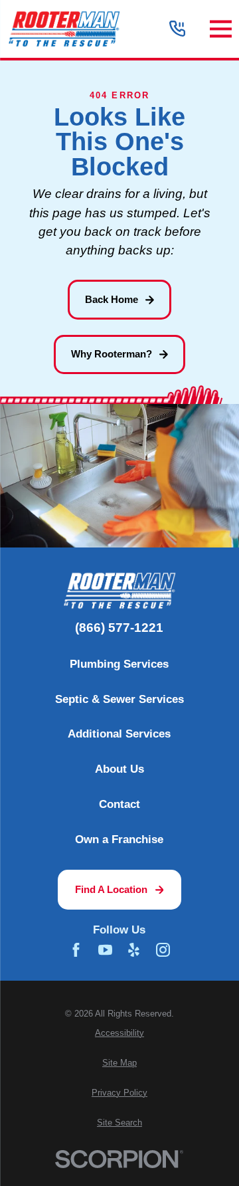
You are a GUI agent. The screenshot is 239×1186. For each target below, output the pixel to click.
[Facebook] (76, 950)
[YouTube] (105, 950)
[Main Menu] (221, 29)
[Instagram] (163, 950)
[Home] (63, 29)
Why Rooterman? (111, 353)
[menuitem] (119, 1033)
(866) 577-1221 (119, 628)
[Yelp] (134, 950)
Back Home (111, 299)
